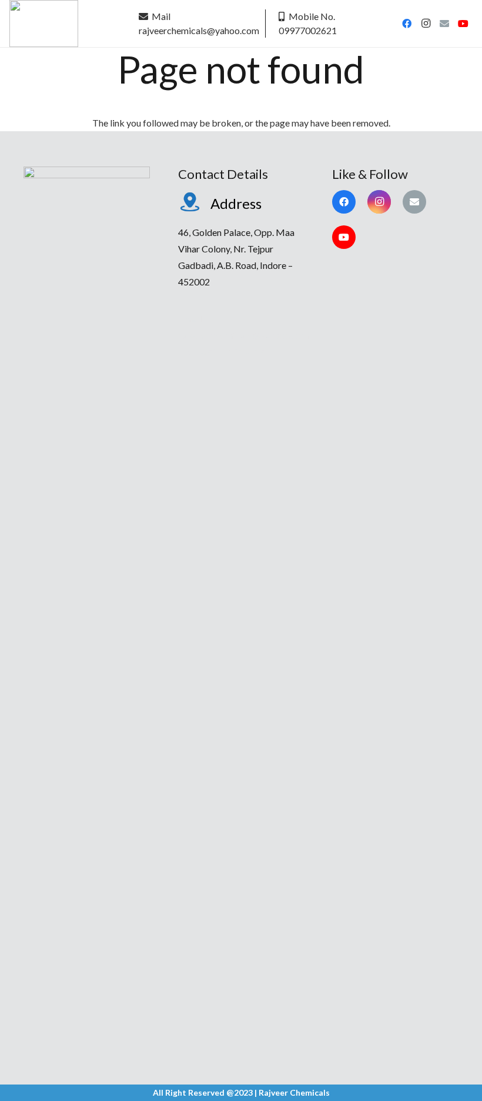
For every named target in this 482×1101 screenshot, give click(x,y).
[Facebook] (406, 23)
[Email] (444, 23)
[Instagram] (425, 23)
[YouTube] (463, 23)
